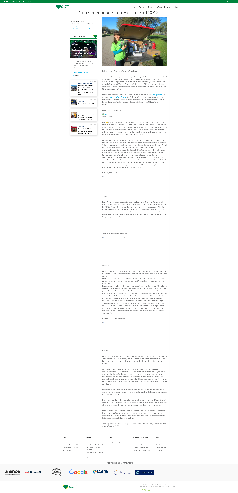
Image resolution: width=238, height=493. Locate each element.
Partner (89, 437)
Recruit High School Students (94, 445)
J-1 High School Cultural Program (80, 28)
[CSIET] (57, 472)
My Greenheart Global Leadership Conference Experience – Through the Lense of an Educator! (85, 130)
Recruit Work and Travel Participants (93, 448)
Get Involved (159, 450)
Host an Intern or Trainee (70, 447)
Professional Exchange (140, 437)
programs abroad (27, 1)
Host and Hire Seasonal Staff (71, 445)
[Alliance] (12, 472)
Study (111, 437)
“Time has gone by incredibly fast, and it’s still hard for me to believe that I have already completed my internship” (82, 47)
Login (228, 1)
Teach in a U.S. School (139, 445)
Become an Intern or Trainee (141, 447)
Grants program (156, 95)
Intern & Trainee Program (80, 72)
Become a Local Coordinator (94, 442)
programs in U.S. (16, 1)
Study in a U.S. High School (117, 442)
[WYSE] (122, 472)
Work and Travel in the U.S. (140, 442)
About (158, 437)
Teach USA (81, 101)
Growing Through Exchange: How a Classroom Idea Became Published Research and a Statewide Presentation (87, 116)
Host (64, 437)
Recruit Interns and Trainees (94, 452)
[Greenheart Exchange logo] (63, 7)
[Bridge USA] (34, 472)
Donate (233, 1)
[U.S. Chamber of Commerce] (144, 472)
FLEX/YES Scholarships (78, 26)
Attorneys (89, 458)
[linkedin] (149, 490)
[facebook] (142, 490)
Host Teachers (67, 450)
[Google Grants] (78, 472)
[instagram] (145, 490)
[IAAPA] (100, 472)
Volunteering (91, 28)
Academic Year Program (118, 97)
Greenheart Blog (161, 447)
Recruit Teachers (91, 455)
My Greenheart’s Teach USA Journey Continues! (86, 104)
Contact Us (159, 442)
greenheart (6, 1)
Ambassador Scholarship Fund (142, 450)
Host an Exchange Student (70, 442)
